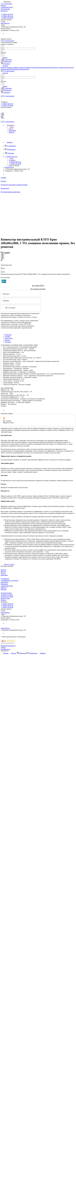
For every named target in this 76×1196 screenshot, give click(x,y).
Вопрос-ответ (5, 598)
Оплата (7, 340)
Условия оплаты (6, 593)
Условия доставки (7, 595)
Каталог (3, 570)
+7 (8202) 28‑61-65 (7, 14)
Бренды (3, 571)
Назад (11, 127)
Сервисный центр (7, 586)
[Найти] (2, 55)
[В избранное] (2, 255)
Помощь (3, 589)
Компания (4, 575)
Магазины (4, 584)
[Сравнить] (2, 258)
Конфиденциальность (8, 646)
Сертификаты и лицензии (9, 580)
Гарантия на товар (7, 596)
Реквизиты (4, 582)
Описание (8, 335)
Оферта (3, 647)
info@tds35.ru (5, 23)
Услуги (3, 573)
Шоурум (3, 587)
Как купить (8, 338)
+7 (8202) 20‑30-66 (7, 18)
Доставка (8, 342)
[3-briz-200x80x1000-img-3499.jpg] (46, 212)
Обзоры (3, 600)
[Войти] (2, 112)
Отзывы (7, 336)
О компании (5, 579)
